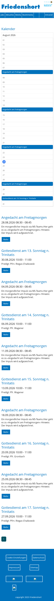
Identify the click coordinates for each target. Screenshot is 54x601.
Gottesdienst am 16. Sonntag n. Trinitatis (25, 445)
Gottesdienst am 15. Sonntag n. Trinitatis (25, 381)
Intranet (49, 14)
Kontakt (18, 15)
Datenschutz (38, 557)
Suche (42, 15)
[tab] (14, 578)
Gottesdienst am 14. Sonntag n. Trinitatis (25, 317)
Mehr (5, 239)
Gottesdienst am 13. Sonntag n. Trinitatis (19, 198)
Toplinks (36, 15)
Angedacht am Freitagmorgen (14, 72)
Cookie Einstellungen (16, 557)
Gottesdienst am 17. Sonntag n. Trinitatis (25, 509)
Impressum (14, 567)
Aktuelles (10, 14)
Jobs (2, 14)
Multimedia (27, 14)
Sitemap (34, 567)
